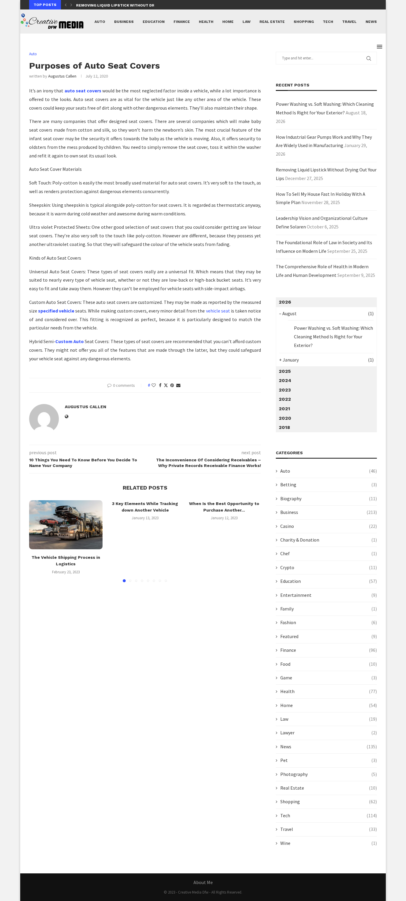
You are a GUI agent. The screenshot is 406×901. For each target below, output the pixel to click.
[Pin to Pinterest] (172, 385)
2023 (285, 390)
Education (154, 22)
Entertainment (328, 595)
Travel (349, 22)
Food (328, 664)
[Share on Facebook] (160, 385)
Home (228, 22)
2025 (285, 371)
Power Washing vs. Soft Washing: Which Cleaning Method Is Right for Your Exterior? (333, 336)
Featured (328, 636)
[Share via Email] (178, 385)
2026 (285, 302)
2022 (285, 399)
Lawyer (328, 733)
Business (124, 22)
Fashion (328, 622)
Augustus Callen (62, 76)
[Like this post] (154, 385)
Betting (328, 484)
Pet (328, 760)
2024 (285, 380)
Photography (328, 774)
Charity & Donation (328, 540)
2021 (284, 408)
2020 (285, 418)
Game (328, 678)
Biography (328, 498)
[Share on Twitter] (166, 385)
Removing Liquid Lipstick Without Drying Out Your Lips (135, 5)
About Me (203, 882)
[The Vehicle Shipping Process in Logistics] (66, 524)
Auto (100, 22)
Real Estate (272, 22)
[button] (65, 5)
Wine (328, 843)
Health (206, 22)
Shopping (304, 22)
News (371, 22)
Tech (328, 22)
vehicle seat (218, 311)
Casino (328, 526)
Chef (328, 553)
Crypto (328, 567)
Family (328, 609)
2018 (284, 427)
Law (247, 22)
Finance (182, 22)
